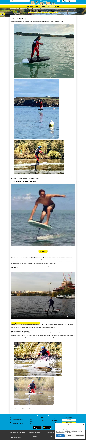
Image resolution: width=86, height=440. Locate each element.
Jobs (55, 418)
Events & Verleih (46, 6)
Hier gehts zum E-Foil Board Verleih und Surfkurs (26, 323)
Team (43, 420)
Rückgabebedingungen (34, 432)
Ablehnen (69, 435)
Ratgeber (57, 6)
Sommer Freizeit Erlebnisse (26, 8)
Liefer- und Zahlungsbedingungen (17, 432)
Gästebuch (55, 420)
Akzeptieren (60, 435)
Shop (36, 6)
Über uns (43, 417)
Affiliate (31, 423)
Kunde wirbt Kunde (51, 432)
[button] (83, 424)
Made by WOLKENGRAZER (16, 437)
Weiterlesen (43, 251)
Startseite (30, 6)
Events (17, 8)
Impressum (34, 436)
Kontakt (55, 422)
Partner (31, 421)
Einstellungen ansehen (79, 435)
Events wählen (2, 14)
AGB (51, 436)
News (30, 417)
